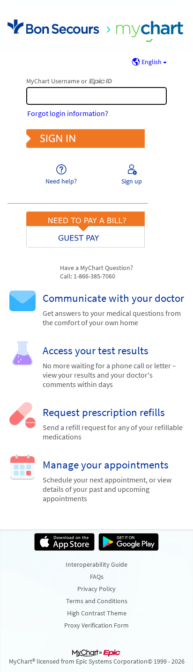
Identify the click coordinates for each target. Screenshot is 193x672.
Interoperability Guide (96, 564)
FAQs (97, 576)
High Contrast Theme (96, 613)
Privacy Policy (96, 588)
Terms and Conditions (96, 601)
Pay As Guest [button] (96, 221)
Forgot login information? (67, 113)
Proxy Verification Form (96, 625)
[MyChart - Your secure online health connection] (96, 26)
